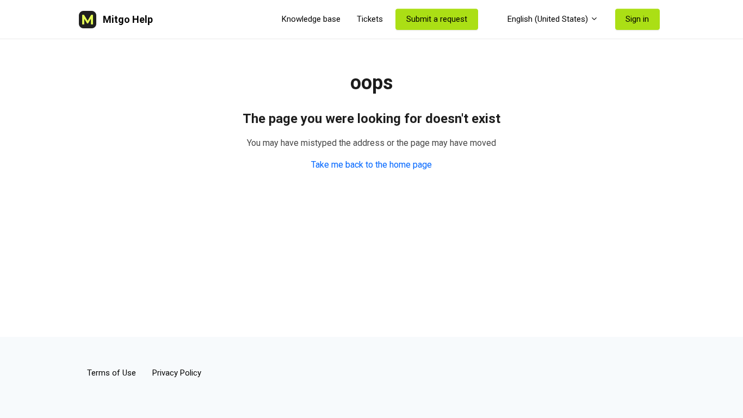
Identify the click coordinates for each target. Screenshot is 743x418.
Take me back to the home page (371, 164)
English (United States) (547, 19)
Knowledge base (311, 19)
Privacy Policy (176, 373)
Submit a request (436, 19)
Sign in (637, 19)
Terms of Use (111, 373)
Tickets (370, 19)
